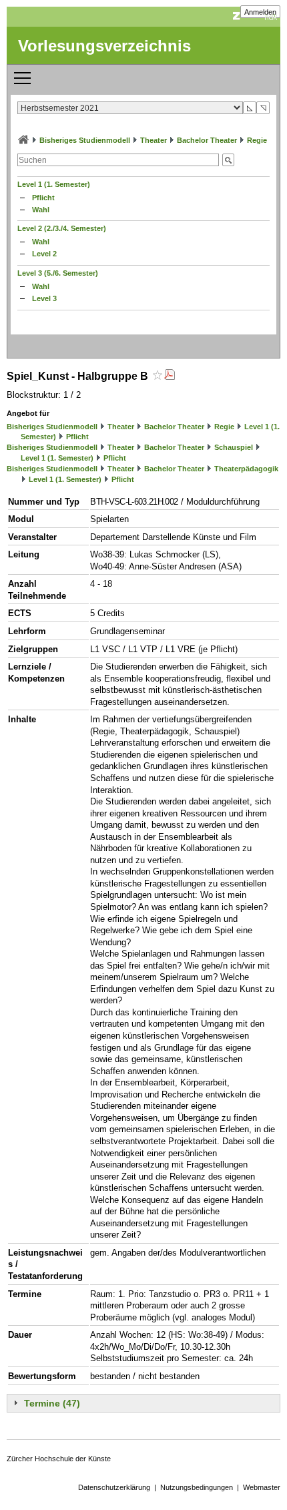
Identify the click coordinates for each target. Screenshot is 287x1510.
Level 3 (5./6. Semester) (57, 273)
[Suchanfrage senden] (228, 160)
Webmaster (261, 1487)
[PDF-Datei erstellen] (169, 376)
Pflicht (43, 198)
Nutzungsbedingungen (196, 1487)
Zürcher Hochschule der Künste (59, 1459)
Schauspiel (233, 447)
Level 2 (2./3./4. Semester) (61, 228)
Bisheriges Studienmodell (84, 140)
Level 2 (44, 254)
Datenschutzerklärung (114, 1487)
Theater (153, 140)
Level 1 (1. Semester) (53, 184)
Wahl (40, 210)
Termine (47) (52, 1403)
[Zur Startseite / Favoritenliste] (23, 140)
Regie (257, 140)
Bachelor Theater (207, 140)
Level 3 (44, 298)
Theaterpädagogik (246, 469)
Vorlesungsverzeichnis (104, 46)
